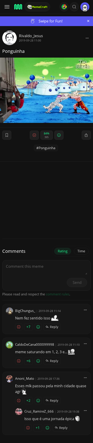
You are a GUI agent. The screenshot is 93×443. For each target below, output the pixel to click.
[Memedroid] (18, 7)
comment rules (57, 294)
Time (81, 251)
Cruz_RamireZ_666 (39, 411)
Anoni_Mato (24, 378)
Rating (62, 251)
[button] (74, 6)
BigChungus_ (25, 310)
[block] (87, 37)
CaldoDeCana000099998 (34, 344)
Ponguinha (47, 148)
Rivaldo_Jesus (31, 35)
